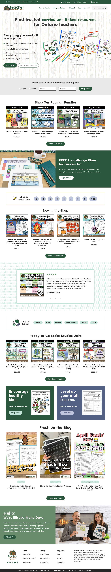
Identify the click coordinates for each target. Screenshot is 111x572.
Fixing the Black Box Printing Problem (55, 486)
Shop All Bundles (55, 144)
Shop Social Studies (55, 379)
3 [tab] (55, 298)
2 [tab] (53, 298)
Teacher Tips (55, 482)
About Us (87, 8)
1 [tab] (50, 298)
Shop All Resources (55, 256)
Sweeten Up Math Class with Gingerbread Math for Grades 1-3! (21, 487)
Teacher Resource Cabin (13, 8)
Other (94, 322)
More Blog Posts (55, 498)
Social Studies (71, 322)
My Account (66, 2)
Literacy (38, 322)
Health (84, 322)
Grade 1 (21, 482)
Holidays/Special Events (90, 482)
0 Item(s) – (81, 2)
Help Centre (95, 2)
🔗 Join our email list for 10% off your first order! (22, 2)
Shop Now (10, 65)
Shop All (72, 8)
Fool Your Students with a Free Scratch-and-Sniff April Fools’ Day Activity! (90, 488)
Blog (79, 8)
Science (58, 322)
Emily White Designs (86, 570)
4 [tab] (58, 298)
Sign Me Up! (66, 178)
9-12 (93, 199)
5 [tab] (61, 298)
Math (48, 322)
